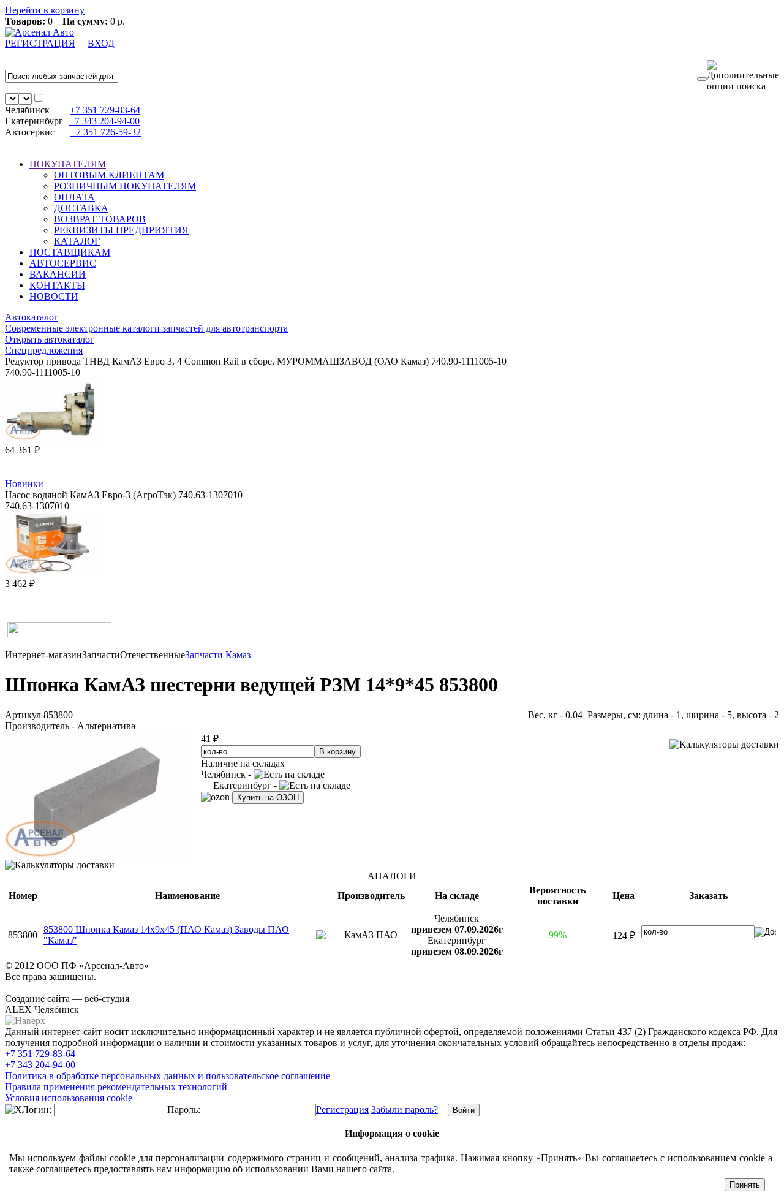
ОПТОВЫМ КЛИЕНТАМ (109, 175)
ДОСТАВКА (81, 208)
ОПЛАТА (74, 197)
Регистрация (342, 1109)
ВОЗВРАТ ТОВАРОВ (100, 219)
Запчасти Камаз (218, 655)
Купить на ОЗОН (268, 797)
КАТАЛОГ (77, 241)
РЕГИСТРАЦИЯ (40, 43)
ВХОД (101, 43)
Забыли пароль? (404, 1109)
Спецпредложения (44, 350)
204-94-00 (104, 121)
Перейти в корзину (45, 10)
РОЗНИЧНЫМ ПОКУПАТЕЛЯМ (125, 186)
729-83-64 (105, 110)
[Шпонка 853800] (97, 854)
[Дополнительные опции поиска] (743, 76)
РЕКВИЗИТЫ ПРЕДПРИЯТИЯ (121, 230)
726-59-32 (105, 132)
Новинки (24, 484)
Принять (744, 1184)
